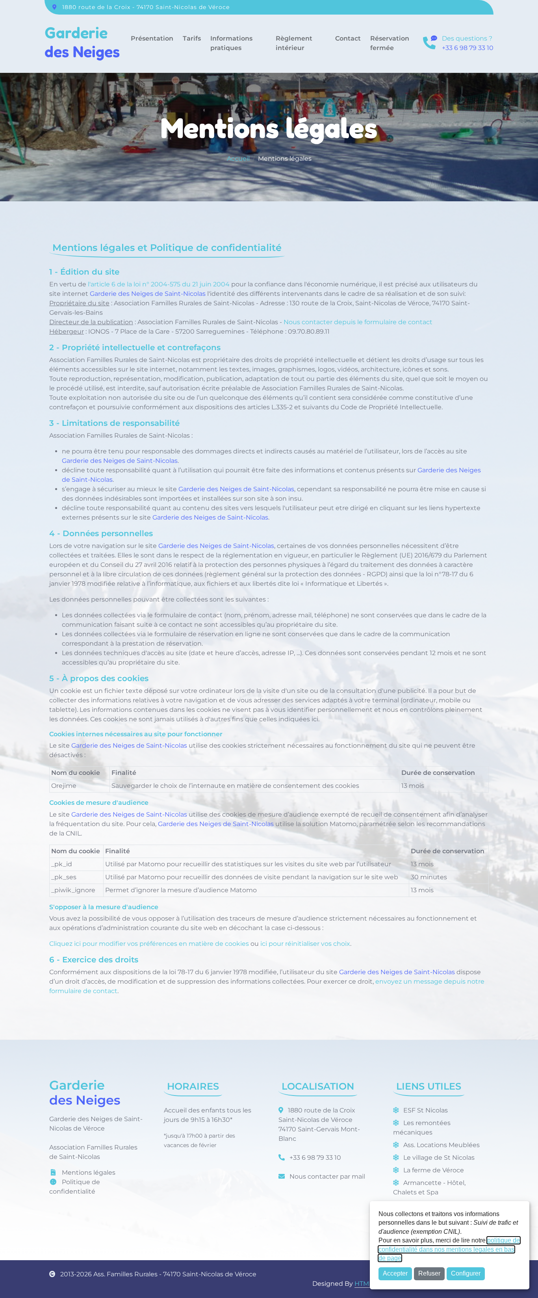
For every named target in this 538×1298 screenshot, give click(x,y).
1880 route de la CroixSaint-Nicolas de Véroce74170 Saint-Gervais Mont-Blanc (319, 1165)
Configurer (465, 1273)
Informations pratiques (231, 43)
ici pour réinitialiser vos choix (305, 984)
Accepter (395, 1273)
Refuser (429, 1273)
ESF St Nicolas (425, 1151)
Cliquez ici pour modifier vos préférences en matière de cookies (149, 984)
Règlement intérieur (294, 43)
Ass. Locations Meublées (441, 1186)
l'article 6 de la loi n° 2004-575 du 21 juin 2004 (159, 284)
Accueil (238, 158)
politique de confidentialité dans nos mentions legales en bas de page (449, 1249)
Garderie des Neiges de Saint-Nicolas (148, 293)
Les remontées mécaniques (422, 1168)
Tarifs (192, 38)
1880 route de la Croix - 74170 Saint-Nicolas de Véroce (146, 7)
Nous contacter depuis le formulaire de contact (358, 322)
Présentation (152, 38)
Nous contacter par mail (326, 1217)
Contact (348, 38)
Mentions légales (87, 1213)
